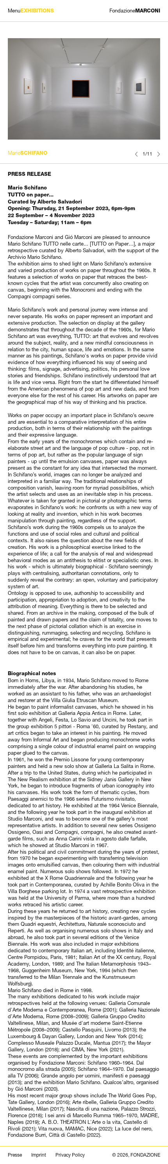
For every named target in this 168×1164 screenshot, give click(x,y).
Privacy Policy (70, 1155)
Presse (15, 1155)
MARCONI (134, 10)
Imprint (38, 1155)
